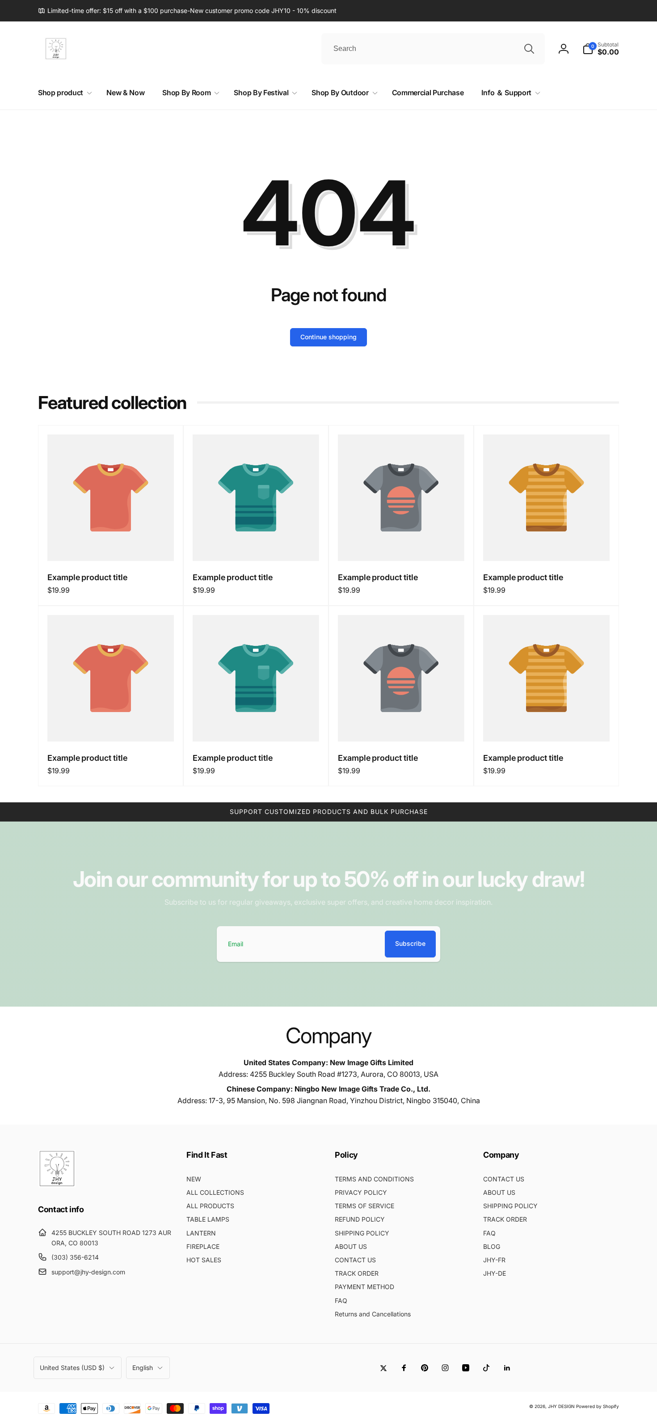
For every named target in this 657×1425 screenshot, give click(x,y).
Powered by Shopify (597, 1406)
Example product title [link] (87, 577)
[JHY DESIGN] (57, 1184)
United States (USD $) (72, 1367)
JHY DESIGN (561, 1406)
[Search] (529, 49)
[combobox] (433, 48)
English (142, 1367)
